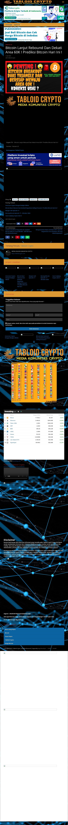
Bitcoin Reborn (23, 199)
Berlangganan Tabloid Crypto (15, 150)
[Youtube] (35, 224)
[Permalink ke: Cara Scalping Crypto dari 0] (57, 271)
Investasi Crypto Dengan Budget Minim (17, 205)
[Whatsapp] (27, 237)
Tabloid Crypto (26, 245)
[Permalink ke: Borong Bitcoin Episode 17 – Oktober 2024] (46, 271)
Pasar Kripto (8, 636)
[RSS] (39, 224)
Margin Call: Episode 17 (12, 210)
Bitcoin (15, 199)
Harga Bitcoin (9, 643)
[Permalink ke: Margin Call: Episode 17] (34, 271)
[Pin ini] (17, 237)
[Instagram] (26, 224)
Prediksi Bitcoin (43, 199)
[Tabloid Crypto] (28, 2)
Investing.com (17, 461)
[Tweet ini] (12, 237)
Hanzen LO (33, 199)
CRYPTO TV (8, 44)
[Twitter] (22, 224)
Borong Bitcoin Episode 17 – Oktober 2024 (17, 213)
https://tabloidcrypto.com (18, 253)
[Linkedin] (30, 224)
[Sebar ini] (7, 237)
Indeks (49, 648)
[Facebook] (18, 224)
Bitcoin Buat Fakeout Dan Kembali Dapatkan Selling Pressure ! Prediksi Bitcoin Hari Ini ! (31, 208)
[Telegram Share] (22, 237)
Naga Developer (42, 648)
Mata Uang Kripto (10, 629)
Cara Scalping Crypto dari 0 (13, 216)
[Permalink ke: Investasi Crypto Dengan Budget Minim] (10, 271)
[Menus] (63, 2)
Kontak (54, 648)
